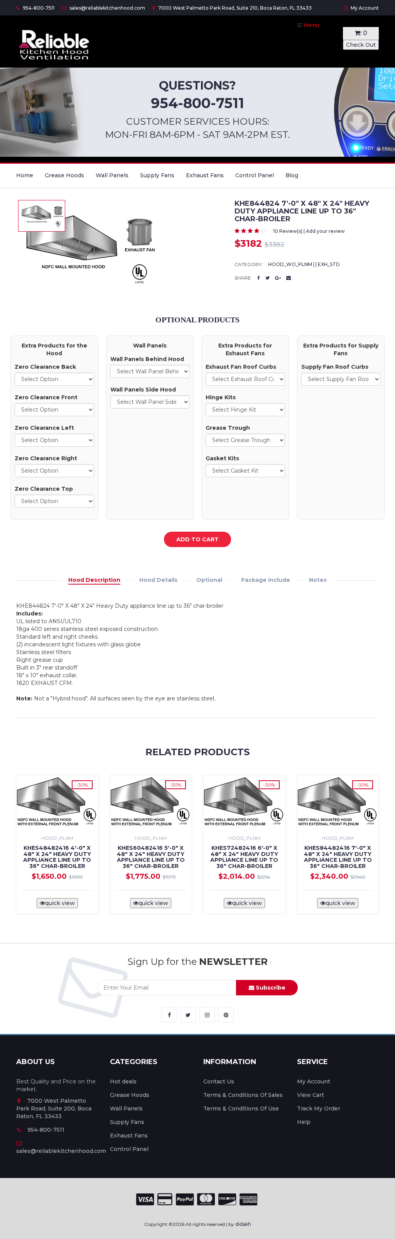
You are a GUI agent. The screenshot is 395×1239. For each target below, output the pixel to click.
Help (304, 1122)
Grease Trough (228, 427)
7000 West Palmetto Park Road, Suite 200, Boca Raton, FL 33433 (53, 1108)
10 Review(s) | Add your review (309, 231)
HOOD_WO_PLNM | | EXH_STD (304, 264)
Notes (318, 579)
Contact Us (218, 1081)
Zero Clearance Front (46, 397)
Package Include (265, 579)
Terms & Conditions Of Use (241, 1108)
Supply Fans (157, 175)
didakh (243, 1224)
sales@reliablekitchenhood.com (106, 8)
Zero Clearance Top (44, 488)
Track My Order (318, 1108)
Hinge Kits (221, 397)
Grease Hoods (64, 175)
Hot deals (123, 1081)
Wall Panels (112, 175)
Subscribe (269, 987)
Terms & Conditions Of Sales (243, 1095)
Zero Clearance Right (46, 458)
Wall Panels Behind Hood (147, 359)
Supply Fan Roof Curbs (334, 366)
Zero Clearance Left (44, 427)
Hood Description (94, 579)
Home (24, 175)
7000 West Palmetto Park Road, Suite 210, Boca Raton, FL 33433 (234, 8)
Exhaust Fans (205, 175)
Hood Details (158, 579)
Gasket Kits (222, 458)
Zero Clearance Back (45, 366)
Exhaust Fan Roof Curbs (241, 366)
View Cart (310, 1095)
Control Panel (254, 175)
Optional (209, 579)
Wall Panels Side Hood (143, 389)
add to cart (197, 539)
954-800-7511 (38, 8)
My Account (364, 8)
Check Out (361, 44)
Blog (291, 175)
